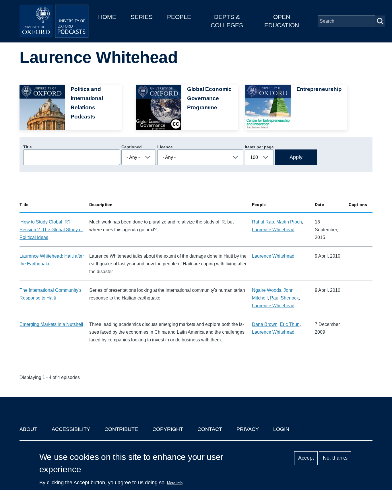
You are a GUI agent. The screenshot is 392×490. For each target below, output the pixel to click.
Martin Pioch (289, 221)
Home (107, 16)
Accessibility (71, 429)
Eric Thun (290, 324)
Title (27, 147)
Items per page (259, 147)
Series (142, 16)
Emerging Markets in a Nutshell (51, 324)
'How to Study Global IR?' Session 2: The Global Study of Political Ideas (51, 229)
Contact (209, 429)
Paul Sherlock (284, 297)
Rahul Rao (263, 221)
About (28, 429)
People (179, 16)
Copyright (167, 429)
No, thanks (335, 458)
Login (281, 429)
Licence (165, 147)
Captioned (131, 147)
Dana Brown (264, 324)
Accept (306, 458)
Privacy (247, 429)
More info (175, 483)
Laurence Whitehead (273, 229)
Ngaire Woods (266, 290)
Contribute (121, 429)
